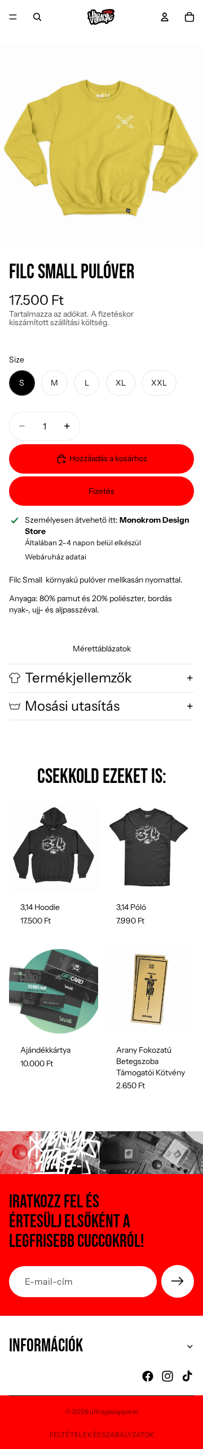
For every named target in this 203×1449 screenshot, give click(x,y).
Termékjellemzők (78, 677)
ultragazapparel (114, 1411)
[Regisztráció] (177, 1281)
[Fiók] (164, 17)
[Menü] (13, 17)
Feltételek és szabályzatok (102, 1434)
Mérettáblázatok (102, 648)
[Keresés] (37, 17)
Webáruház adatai (55, 556)
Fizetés (101, 491)
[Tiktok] (187, 1376)
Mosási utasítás (72, 706)
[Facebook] (148, 1376)
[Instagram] (167, 1376)
